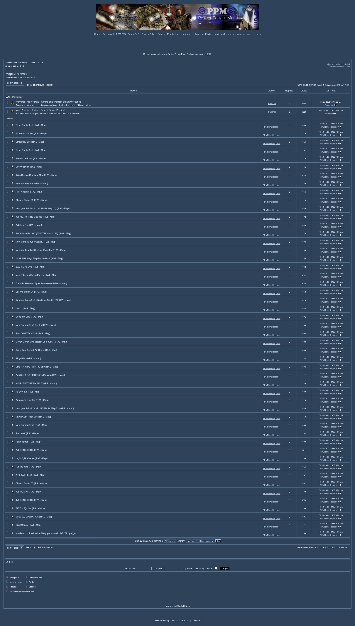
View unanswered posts (339, 66)
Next (347, 85)
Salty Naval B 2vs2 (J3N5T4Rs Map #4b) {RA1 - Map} (43, 233)
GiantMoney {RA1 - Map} (28, 525)
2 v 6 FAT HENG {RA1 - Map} (30, 475)
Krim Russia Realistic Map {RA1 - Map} (36, 175)
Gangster (328, 105)
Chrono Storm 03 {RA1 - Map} (31, 200)
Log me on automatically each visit (198, 568)
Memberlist (173, 34)
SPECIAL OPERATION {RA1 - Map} (34, 516)
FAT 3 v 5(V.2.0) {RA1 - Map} (30, 508)
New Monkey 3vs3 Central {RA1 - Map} (36, 242)
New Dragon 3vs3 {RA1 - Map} (32, 425)
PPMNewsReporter (271, 127)
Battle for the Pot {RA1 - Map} (31, 133)
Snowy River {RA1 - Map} (29, 167)
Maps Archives (16, 74)
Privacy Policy (148, 34)
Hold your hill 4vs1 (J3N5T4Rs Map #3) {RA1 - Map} (43, 208)
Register (199, 34)
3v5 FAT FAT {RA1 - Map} (29, 491)
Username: (130, 568)
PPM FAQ (121, 34)
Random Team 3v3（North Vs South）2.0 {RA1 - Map (43, 300)
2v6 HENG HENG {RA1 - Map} (31, 450)
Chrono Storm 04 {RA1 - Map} (31, 292)
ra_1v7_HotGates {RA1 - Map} (32, 458)
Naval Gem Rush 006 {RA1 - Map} (33, 416)
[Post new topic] (15, 84)
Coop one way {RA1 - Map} (30, 316)
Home (97, 34)
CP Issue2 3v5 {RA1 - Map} (30, 142)
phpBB (176, 606)
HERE (208, 54)
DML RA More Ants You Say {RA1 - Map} (37, 366)
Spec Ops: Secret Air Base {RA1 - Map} (36, 350)
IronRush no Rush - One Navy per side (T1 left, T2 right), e (46, 533)
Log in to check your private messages (233, 34)
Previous (313, 85)
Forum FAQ (134, 34)
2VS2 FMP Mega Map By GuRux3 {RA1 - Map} (39, 258)
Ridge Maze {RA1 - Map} (28, 358)
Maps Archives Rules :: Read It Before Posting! (40, 110)
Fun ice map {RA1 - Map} (29, 466)
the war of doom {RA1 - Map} (31, 158)
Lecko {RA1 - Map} (25, 308)
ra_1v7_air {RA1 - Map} (28, 391)
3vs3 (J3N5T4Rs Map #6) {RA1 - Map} (35, 217)
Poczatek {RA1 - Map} (27, 433)
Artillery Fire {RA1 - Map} (29, 225)
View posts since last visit (338, 64)
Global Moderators (26, 77)
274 (342, 85)
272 (333, 85)
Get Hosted (108, 34)
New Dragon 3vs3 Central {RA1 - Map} (36, 325)
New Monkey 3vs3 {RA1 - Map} (32, 183)
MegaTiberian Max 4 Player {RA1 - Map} (36, 275)
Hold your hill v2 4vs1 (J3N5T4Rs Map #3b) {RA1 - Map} (45, 408)
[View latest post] (335, 105)
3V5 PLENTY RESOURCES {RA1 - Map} (36, 383)
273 (338, 85)
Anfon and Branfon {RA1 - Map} (32, 400)
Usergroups (186, 34)
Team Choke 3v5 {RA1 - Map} (31, 150)
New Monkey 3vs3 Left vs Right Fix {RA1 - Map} (41, 250)
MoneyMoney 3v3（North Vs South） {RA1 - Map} (42, 341)
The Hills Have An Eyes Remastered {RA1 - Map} (41, 283)
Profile (208, 34)
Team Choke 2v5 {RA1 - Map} (31, 125)
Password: (159, 568)
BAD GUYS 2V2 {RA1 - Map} (30, 267)
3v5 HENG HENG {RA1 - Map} (31, 500)
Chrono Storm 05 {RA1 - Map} (31, 483)
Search (161, 34)
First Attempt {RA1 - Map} (29, 192)
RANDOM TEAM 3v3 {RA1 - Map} (33, 333)
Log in (258, 34)
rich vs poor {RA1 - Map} (28, 441)
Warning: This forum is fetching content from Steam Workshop (48, 102)
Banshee (272, 103)
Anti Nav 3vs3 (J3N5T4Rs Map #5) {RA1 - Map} (40, 375)
